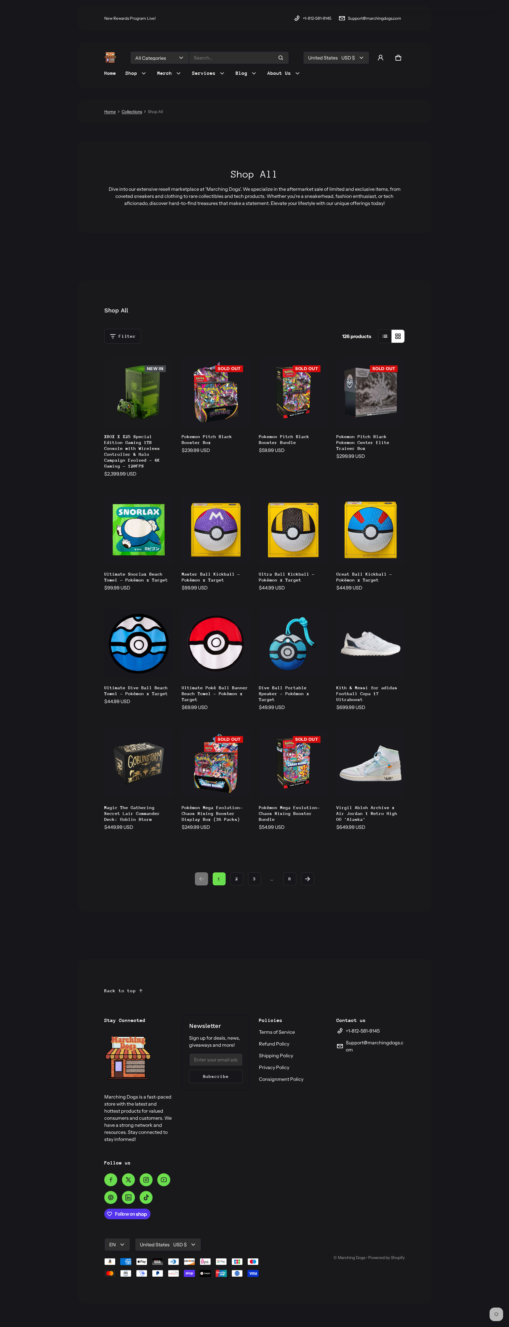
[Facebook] (110, 1179)
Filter (127, 336)
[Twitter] (128, 1179)
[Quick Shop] (148, 414)
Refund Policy (274, 1044)
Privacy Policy (274, 1067)
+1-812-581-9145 (317, 18)
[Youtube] (163, 1179)
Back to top (120, 990)
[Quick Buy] (392, 665)
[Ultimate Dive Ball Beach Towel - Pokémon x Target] (138, 643)
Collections (132, 111)
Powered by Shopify (386, 1257)
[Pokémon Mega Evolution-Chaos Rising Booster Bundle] (293, 763)
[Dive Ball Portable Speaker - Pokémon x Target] (293, 643)
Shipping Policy (276, 1055)
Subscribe (216, 1076)
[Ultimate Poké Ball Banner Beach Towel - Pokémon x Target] (216, 643)
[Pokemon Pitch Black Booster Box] (216, 392)
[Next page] (307, 878)
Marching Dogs (351, 1257)
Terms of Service (277, 1032)
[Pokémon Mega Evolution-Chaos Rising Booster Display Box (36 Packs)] (216, 763)
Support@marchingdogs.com (374, 18)
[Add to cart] (160, 414)
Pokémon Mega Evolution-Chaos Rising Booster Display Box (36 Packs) (212, 813)
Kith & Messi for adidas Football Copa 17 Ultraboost (366, 693)
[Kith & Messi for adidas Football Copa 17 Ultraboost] (370, 643)
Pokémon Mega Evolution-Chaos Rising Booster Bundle (289, 813)
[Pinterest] (110, 1197)
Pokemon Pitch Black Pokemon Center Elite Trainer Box (362, 442)
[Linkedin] (128, 1197)
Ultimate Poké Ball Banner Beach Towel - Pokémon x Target (215, 693)
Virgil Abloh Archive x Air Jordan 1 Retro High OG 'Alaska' (366, 813)
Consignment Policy (281, 1079)
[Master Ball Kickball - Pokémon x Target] (216, 530)
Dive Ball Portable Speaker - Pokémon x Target (284, 693)
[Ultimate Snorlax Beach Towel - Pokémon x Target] (138, 530)
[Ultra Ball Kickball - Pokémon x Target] (293, 530)
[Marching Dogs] (110, 57)
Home (110, 111)
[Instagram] (146, 1179)
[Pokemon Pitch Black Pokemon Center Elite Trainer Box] (370, 392)
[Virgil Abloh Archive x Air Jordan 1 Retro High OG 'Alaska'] (370, 763)
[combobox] (239, 57)
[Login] (380, 57)
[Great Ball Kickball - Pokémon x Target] (370, 530)
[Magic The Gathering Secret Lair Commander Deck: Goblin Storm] (138, 763)
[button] (398, 57)
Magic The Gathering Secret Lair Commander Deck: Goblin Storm (132, 813)
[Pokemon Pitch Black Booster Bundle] (293, 392)
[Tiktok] (146, 1197)
